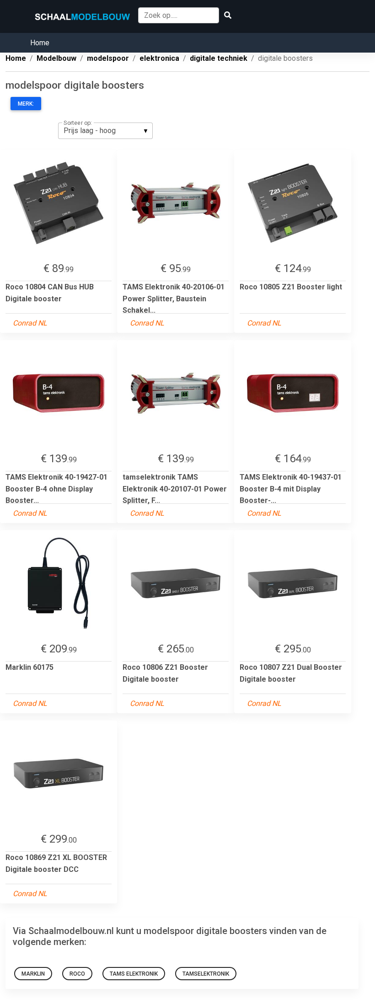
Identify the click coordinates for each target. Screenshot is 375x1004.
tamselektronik (205, 974)
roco (77, 974)
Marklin (33, 974)
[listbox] (105, 131)
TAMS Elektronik (134, 974)
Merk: (26, 104)
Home (39, 42)
